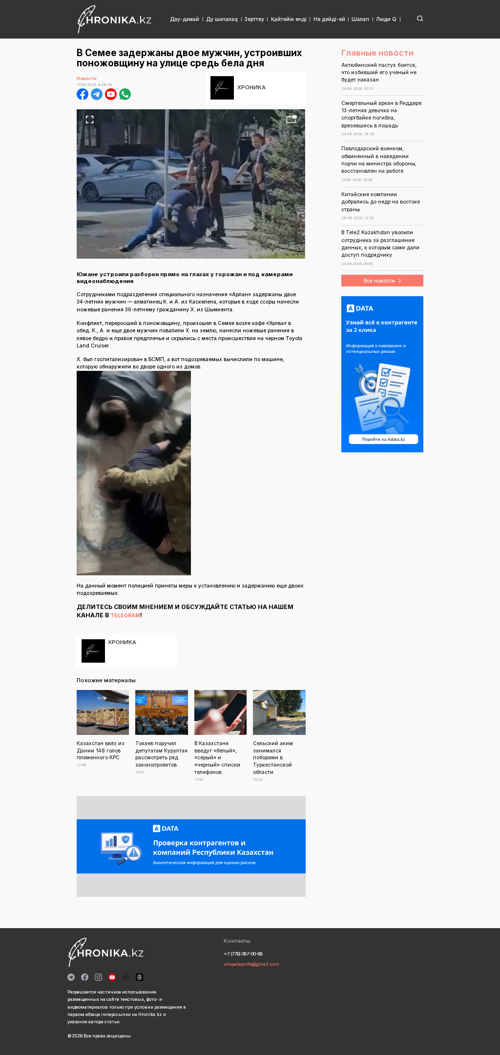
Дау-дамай (184, 19)
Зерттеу (254, 19)
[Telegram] (97, 94)
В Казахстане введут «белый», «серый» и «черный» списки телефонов (217, 757)
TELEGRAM (125, 615)
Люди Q (386, 19)
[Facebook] (82, 94)
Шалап (360, 19)
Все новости (379, 281)
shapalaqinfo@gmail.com (251, 964)
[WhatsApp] (125, 94)
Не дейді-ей (329, 19)
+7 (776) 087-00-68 (243, 953)
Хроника (251, 87)
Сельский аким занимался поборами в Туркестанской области (273, 757)
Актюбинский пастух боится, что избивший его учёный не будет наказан (379, 72)
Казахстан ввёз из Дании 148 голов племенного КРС (101, 750)
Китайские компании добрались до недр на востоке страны (380, 201)
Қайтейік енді (289, 19)
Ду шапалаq (222, 19)
